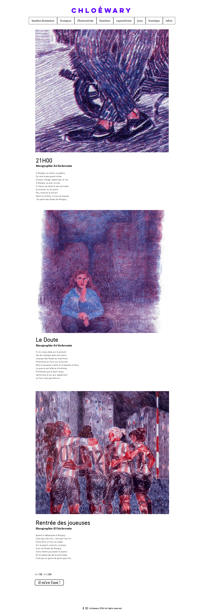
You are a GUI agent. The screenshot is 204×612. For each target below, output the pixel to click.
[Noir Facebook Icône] (83, 608)
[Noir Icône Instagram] (86, 608)
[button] (102, 90)
